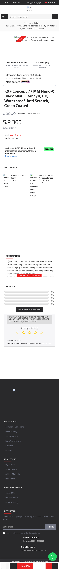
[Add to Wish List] (49, 566)
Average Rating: (29, 328)
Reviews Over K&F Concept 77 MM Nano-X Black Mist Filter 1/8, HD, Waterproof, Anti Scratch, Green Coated (29, 319)
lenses (28, 23)
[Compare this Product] (55, 566)
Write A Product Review (29, 309)
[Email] (26, 407)
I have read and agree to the (23, 533)
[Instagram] (32, 407)
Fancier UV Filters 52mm (18, 176)
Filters (36, 23)
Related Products (12, 168)
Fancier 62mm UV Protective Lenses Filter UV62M (46, 178)
